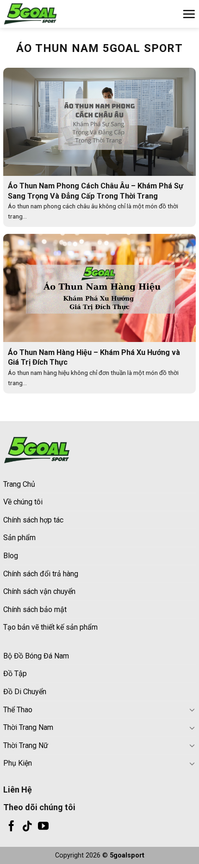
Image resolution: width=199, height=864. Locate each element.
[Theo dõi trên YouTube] (43, 827)
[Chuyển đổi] (192, 709)
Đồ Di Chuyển (24, 691)
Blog (10, 555)
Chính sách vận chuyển (39, 591)
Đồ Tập (15, 673)
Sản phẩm (19, 537)
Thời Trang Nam (28, 727)
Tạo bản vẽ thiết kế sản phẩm (50, 627)
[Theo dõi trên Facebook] (11, 827)
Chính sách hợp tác (33, 520)
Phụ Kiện (17, 763)
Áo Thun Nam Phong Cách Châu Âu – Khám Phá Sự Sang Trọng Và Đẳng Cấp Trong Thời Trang (95, 190)
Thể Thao (17, 709)
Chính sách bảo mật (35, 609)
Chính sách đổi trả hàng (40, 573)
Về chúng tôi (23, 501)
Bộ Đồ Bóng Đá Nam (36, 655)
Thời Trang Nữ (25, 745)
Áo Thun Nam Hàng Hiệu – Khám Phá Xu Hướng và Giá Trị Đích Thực (94, 357)
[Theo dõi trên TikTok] (27, 827)
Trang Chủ (19, 484)
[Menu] (189, 14)
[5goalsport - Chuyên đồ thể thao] (49, 14)
